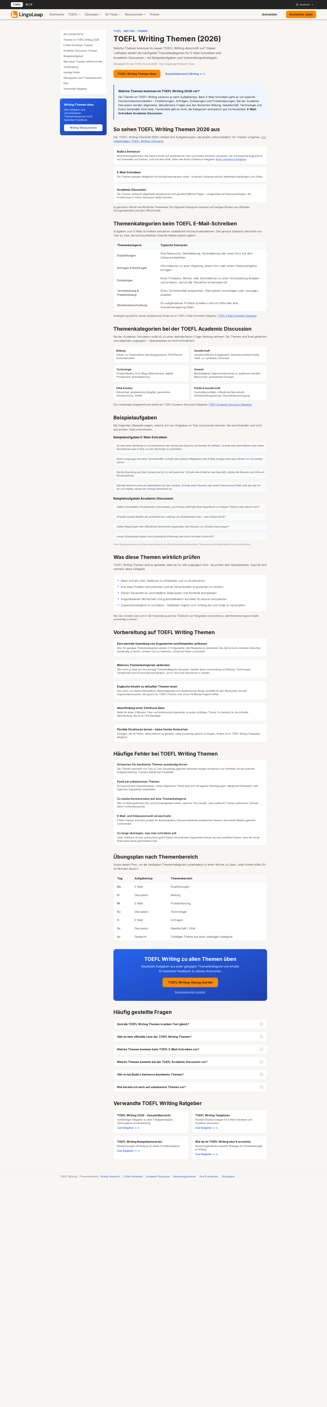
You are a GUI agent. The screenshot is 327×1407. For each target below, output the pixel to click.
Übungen (91, 14)
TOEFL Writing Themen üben (137, 74)
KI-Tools (112, 14)
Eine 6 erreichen (209, 1176)
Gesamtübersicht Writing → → (185, 74)
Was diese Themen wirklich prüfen (83, 61)
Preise (154, 14)
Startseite (56, 14)
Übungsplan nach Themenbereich (83, 77)
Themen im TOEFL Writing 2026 (81, 39)
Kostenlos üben (301, 14)
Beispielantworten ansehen (190, 992)
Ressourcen (134, 14)
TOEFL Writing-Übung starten (190, 982)
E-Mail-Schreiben (133, 1176)
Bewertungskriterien (184, 1176)
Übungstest (228, 1176)
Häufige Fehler (72, 72)
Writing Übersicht (110, 1176)
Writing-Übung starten (83, 127)
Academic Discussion (158, 1176)
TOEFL (17, 4)
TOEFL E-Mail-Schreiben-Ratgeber (237, 315)
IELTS (29, 4)
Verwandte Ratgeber (75, 88)
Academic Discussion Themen (80, 50)
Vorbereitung (71, 66)
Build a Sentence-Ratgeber (231, 159)
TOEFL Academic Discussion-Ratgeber (230, 404)
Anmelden (269, 14)
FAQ (66, 83)
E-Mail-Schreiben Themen (78, 45)
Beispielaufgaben (73, 56)
